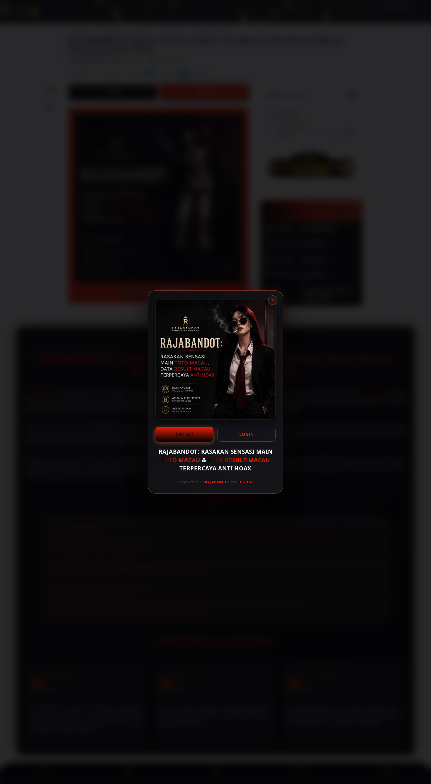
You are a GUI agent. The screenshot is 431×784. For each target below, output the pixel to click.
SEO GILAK (244, 481)
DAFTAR (184, 434)
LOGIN (246, 434)
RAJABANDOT (217, 481)
